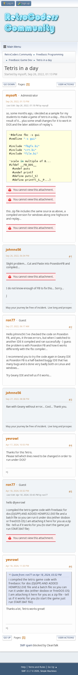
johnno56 (13, 249)
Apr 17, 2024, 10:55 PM (17, 444)
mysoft (11, 95)
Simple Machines (48, 671)
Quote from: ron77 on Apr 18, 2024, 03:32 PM (36, 575)
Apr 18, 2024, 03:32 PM (17, 490)
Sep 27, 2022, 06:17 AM (17, 326)
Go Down (9, 84)
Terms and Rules (36, 666)
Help (23, 666)
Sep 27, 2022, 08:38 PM (17, 398)
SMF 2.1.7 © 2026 (30, 671)
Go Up (7, 637)
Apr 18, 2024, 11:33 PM (17, 565)
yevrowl (12, 438)
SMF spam (26, 645)
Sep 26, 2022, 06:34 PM (17, 255)
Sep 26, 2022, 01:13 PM (17, 101)
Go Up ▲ (52, 666)
